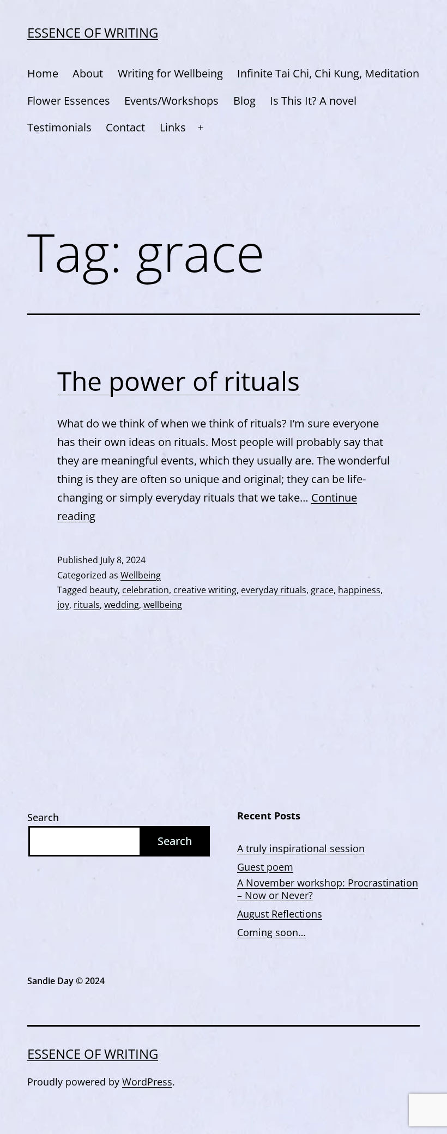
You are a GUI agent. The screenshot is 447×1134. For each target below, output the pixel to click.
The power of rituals (178, 381)
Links (173, 127)
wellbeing (162, 605)
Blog (244, 100)
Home (42, 73)
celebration (145, 590)
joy (63, 605)
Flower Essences (68, 100)
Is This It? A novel (313, 100)
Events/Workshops (171, 100)
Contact (125, 127)
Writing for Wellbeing (170, 73)
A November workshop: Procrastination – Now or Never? (327, 889)
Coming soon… (271, 932)
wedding (121, 605)
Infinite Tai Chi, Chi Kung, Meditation (328, 73)
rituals (87, 605)
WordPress (147, 1081)
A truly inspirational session (301, 848)
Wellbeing (140, 575)
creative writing (205, 590)
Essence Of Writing (92, 32)
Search (43, 817)
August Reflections (279, 914)
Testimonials (59, 127)
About (88, 73)
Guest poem (265, 867)
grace (322, 590)
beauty (103, 590)
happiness (359, 590)
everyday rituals (273, 590)
